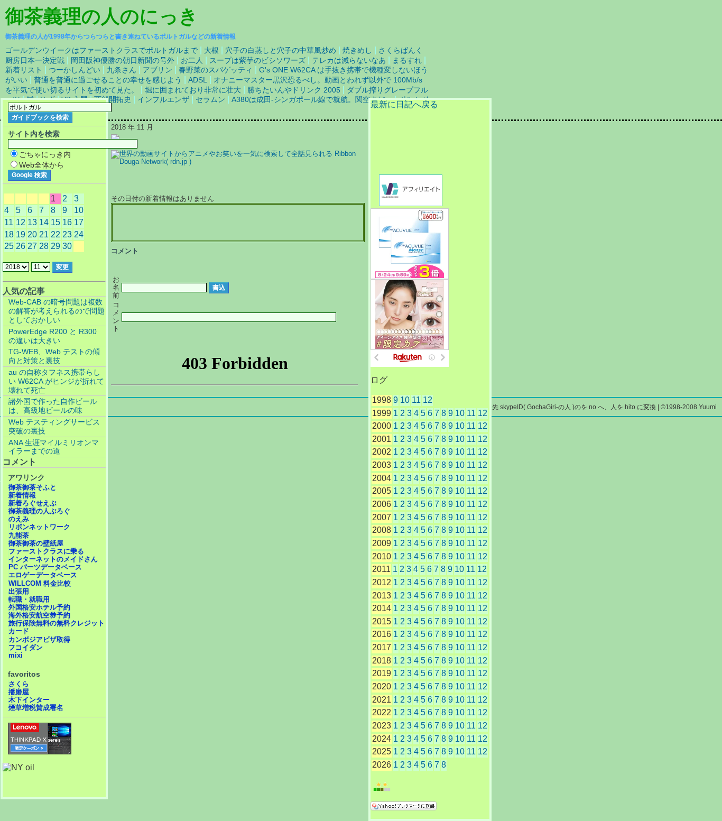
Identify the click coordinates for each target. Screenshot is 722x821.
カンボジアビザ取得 (39, 639)
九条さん (121, 70)
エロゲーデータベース (42, 575)
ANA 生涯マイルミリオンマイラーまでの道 (53, 447)
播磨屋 (18, 692)
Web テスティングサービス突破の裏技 (54, 426)
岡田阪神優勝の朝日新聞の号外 (122, 60)
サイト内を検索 (34, 134)
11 (416, 399)
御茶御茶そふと (32, 487)
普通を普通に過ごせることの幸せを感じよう (108, 80)
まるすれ (407, 60)
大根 (211, 50)
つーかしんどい (74, 70)
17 (79, 222)
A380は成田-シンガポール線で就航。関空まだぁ (312, 99)
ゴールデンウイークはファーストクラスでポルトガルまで (101, 50)
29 (55, 246)
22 (55, 234)
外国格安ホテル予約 (39, 607)
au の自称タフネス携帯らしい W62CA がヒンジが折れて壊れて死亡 (56, 381)
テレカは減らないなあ (349, 60)
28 (44, 246)
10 (405, 399)
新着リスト (23, 70)
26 (20, 246)
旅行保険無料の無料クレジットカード (56, 627)
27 (32, 246)
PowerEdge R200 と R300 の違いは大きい (52, 336)
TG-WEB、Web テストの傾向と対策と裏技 (54, 356)
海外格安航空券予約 (39, 615)
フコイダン (25, 647)
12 (427, 399)
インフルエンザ (163, 99)
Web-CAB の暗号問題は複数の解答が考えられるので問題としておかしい (56, 311)
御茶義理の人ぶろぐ (39, 511)
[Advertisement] (238, 223)
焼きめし (357, 50)
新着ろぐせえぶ (32, 503)
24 (79, 234)
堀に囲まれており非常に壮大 (193, 90)
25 (9, 246)
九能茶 (18, 535)
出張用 (18, 591)
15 (55, 222)
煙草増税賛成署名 (35, 708)
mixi (15, 655)
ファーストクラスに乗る (46, 551)
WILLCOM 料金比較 (39, 583)
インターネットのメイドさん (53, 559)
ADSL (197, 80)
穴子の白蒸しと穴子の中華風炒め (280, 50)
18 (9, 234)
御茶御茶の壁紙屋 (35, 543)
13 (32, 222)
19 (20, 234)
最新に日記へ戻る (404, 104)
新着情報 (22, 495)
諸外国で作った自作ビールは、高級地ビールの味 (52, 405)
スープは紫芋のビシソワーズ (257, 60)
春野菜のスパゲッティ (216, 70)
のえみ (18, 519)
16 (67, 222)
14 (44, 222)
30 (67, 246)
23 (67, 234)
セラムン (210, 99)
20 (32, 234)
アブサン (157, 70)
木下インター (29, 700)
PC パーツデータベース (45, 567)
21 (44, 234)
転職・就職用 (29, 599)
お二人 (192, 60)
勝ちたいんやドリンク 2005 (293, 90)
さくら (18, 684)
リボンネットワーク (39, 527)
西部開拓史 (112, 99)
